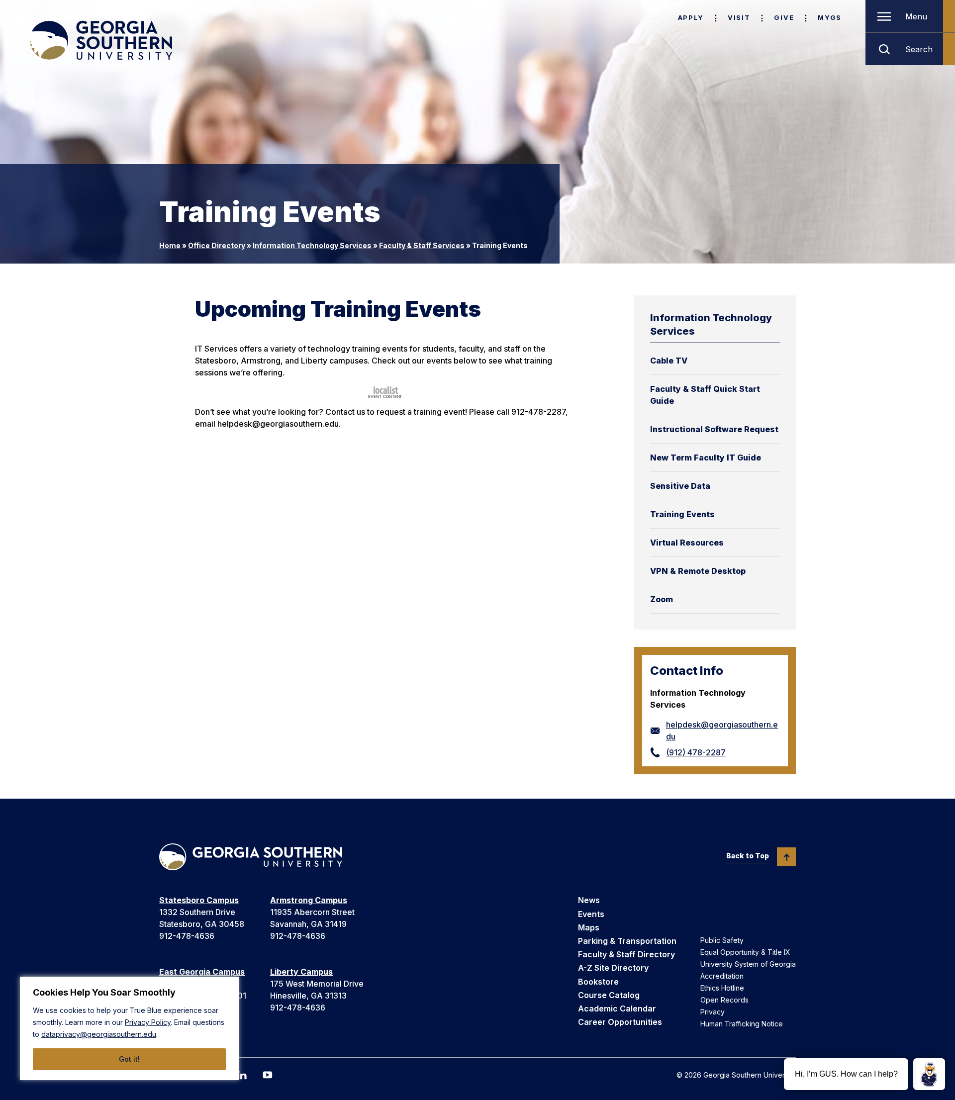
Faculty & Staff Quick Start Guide (705, 395)
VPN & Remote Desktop (698, 571)
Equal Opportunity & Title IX (745, 952)
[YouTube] (268, 1075)
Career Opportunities (620, 1022)
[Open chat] (929, 1074)
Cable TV (668, 361)
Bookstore (598, 982)
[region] (129, 1028)
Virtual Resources (687, 543)
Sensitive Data (680, 486)
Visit (739, 17)
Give (784, 17)
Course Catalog (609, 995)
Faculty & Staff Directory (626, 954)
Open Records (724, 1000)
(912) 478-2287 (696, 752)
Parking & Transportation (627, 941)
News (589, 900)
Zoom (661, 599)
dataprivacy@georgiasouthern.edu (98, 1034)
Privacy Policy (148, 1022)
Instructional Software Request (714, 429)
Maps (588, 927)
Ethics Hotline (722, 988)
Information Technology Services (312, 245)
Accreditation (722, 976)
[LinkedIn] (242, 1075)
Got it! (129, 1059)
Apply (691, 17)
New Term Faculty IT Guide (705, 457)
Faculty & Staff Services (422, 245)
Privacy (712, 1012)
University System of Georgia (748, 964)
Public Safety (722, 940)
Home (170, 245)
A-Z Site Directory (613, 968)
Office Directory (216, 245)
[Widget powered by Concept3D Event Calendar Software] (386, 392)
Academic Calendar (617, 1008)
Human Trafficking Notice (741, 1023)
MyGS (830, 17)
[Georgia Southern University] (100, 40)
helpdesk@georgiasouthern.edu (722, 730)
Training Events (682, 514)
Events (591, 914)
